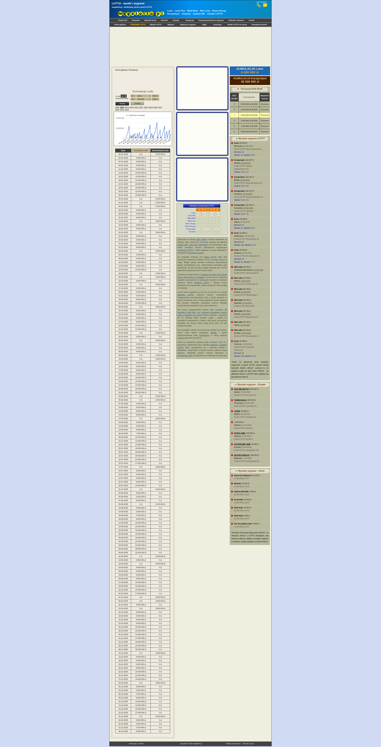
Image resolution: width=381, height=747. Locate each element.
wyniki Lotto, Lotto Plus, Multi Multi (192, 245)
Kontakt (263, 2)
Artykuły (176, 20)
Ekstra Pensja (219, 11)
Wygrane (170, 24)
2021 (141, 107)
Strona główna (120, 24)
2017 (160, 107)
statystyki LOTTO (186, 295)
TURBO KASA (240, 400)
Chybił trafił (122, 20)
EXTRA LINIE (239, 433)
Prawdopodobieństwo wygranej (211, 20)
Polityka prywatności (233, 743)
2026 (117, 107)
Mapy (204, 24)
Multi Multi (192, 11)
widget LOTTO (210, 257)
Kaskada (186, 14)
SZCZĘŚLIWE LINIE (242, 444)
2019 (151, 107)
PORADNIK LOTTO (138, 24)
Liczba (117, 96)
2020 (146, 107)
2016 (117, 110)
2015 (122, 110)
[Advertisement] (190, 46)
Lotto (170, 11)
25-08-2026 (245, 163)
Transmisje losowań (259, 24)
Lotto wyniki (201, 239)
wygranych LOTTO (185, 250)
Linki (258, 2)
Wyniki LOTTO (155, 24)
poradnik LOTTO (201, 283)
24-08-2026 (258, 270)
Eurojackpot (173, 14)
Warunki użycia (248, 743)
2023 (131, 107)
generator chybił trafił (187, 312)
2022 (136, 107)
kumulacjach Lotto (185, 356)
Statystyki (136, 20)
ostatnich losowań (121, 98)
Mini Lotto (205, 11)
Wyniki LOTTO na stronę (237, 24)
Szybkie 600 (199, 14)
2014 (127, 110)
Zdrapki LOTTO (215, 14)
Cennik (251, 20)
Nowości (164, 20)
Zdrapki (213, 333)
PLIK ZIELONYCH (241, 389)
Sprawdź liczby (150, 20)
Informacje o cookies (136, 743)
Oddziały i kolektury (236, 20)
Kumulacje (217, 24)
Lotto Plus (180, 11)
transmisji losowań (196, 253)
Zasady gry (189, 20)
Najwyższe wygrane (188, 24)
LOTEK (237, 411)
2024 (127, 107)
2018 (155, 107)
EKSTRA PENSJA (241, 455)
